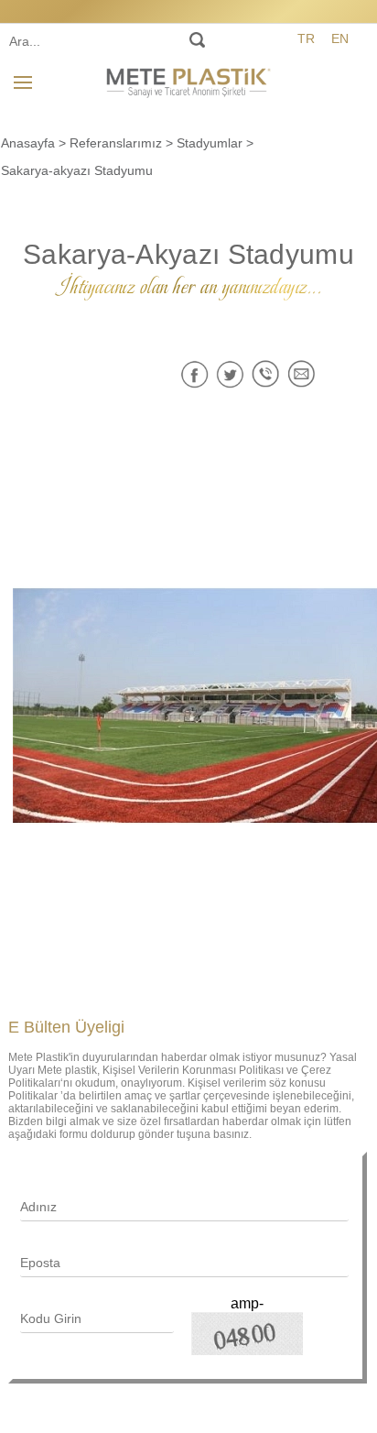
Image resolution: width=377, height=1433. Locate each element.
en (340, 38)
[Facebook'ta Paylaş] (194, 374)
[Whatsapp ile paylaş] (266, 374)
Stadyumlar (209, 143)
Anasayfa (28, 143)
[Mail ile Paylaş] (301, 374)
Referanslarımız (116, 143)
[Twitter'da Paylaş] (230, 374)
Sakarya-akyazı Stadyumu (77, 170)
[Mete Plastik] (188, 80)
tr (306, 38)
